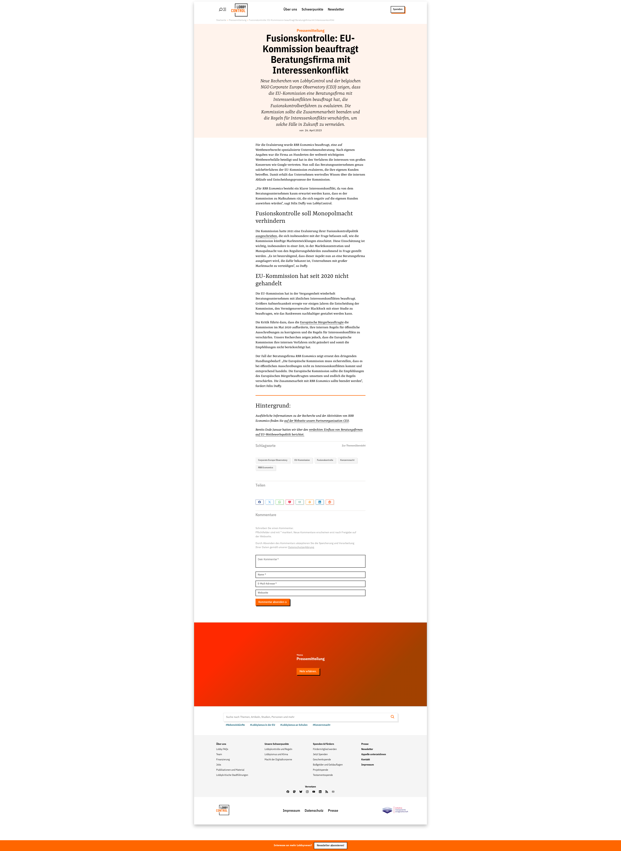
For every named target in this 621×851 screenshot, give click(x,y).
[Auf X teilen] (270, 502)
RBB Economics (265, 467)
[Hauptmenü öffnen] (222, 9)
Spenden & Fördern (323, 744)
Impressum (367, 765)
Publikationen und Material (230, 770)
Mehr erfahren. (308, 671)
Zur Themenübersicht (353, 445)
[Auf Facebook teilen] (260, 502)
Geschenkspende (322, 759)
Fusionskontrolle (325, 460)
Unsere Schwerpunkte (277, 744)
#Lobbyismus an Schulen (294, 725)
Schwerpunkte (312, 9)
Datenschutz (314, 811)
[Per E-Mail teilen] (300, 502)
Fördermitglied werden (325, 749)
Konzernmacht (347, 460)
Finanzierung (223, 759)
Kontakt (365, 759)
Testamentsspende (323, 775)
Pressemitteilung (237, 20)
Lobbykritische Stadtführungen (232, 775)
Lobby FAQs (222, 749)
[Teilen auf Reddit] (330, 502)
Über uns (290, 9)
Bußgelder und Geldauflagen (328, 765)
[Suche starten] (393, 717)
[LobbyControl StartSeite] (227, 811)
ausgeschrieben (266, 236)
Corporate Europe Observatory (272, 460)
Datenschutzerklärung (301, 547)
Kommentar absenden (271, 602)
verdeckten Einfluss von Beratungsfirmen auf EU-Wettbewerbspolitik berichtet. (309, 432)
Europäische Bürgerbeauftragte (322, 322)
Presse (365, 744)
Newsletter (336, 9)
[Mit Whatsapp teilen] (280, 502)
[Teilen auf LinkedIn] (320, 502)
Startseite (221, 20)
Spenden (398, 9)
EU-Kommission (302, 460)
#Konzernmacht (321, 725)
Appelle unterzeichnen (373, 754)
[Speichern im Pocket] (290, 502)
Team (219, 754)
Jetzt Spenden (320, 754)
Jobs (218, 765)
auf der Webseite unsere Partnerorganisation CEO (316, 421)
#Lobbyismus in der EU (262, 725)
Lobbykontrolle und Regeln (278, 749)
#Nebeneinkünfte (235, 725)
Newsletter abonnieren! (330, 845)
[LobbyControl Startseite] (238, 9)
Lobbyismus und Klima (276, 754)
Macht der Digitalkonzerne (278, 759)
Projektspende (320, 770)
